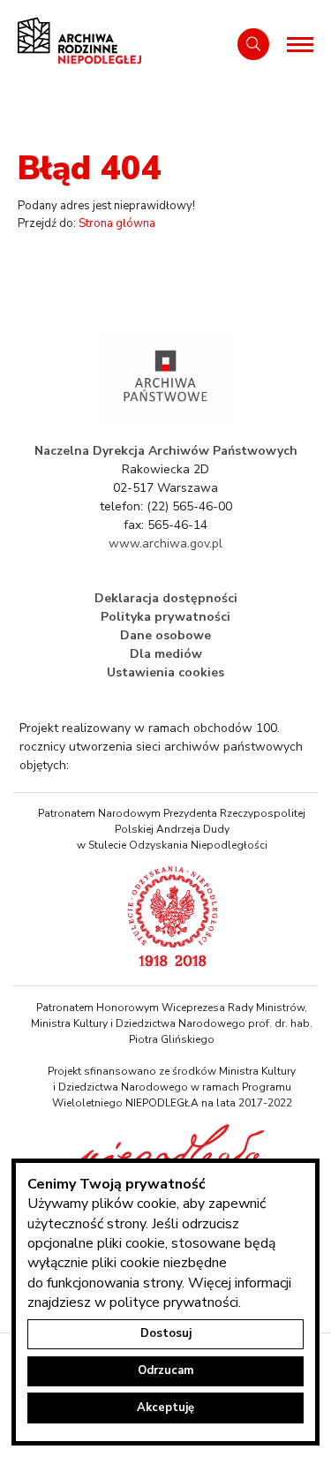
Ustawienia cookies (165, 672)
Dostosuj (166, 1333)
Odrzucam (165, 1370)
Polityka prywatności (165, 616)
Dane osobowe (165, 635)
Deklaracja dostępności (165, 598)
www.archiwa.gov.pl (165, 543)
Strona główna (117, 223)
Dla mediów (166, 653)
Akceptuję (165, 1407)
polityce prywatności (173, 1302)
